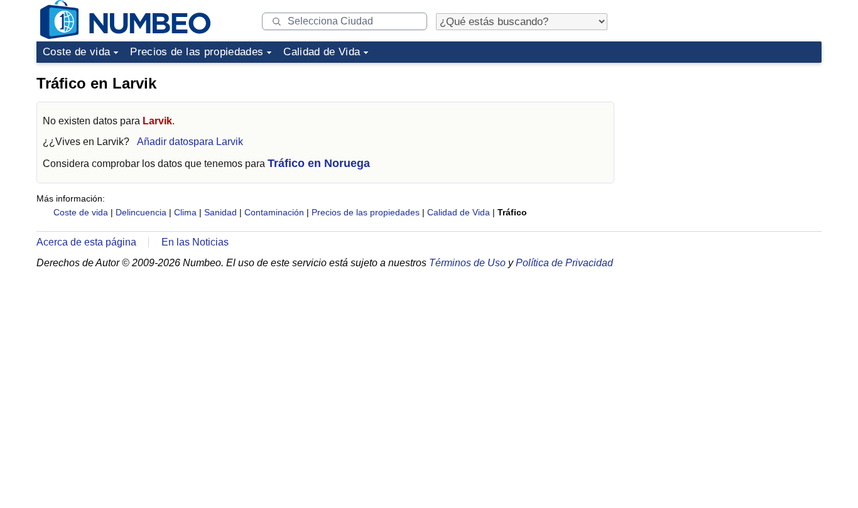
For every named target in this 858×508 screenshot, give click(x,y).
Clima (185, 212)
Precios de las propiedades (196, 52)
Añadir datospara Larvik (190, 141)
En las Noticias (195, 242)
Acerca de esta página (86, 242)
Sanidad (220, 212)
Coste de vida (76, 52)
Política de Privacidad (564, 262)
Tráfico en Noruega (319, 163)
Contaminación (274, 212)
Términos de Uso (467, 262)
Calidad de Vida (321, 52)
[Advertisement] (727, 146)
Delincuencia (141, 212)
